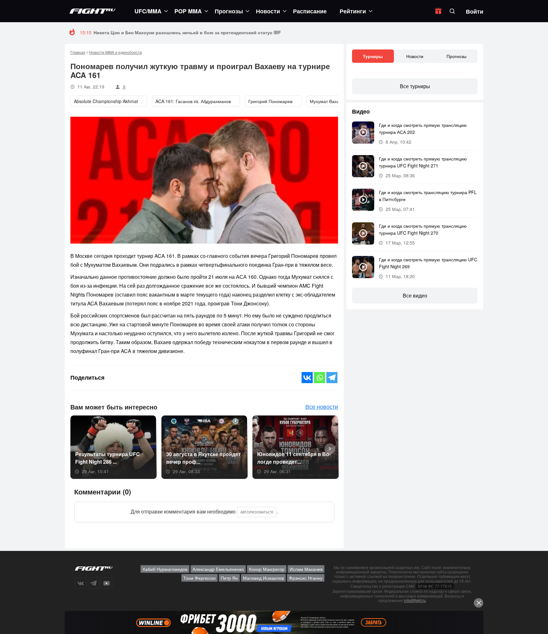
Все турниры (415, 86)
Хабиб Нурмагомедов (164, 569)
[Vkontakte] (307, 377)
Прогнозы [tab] (456, 56)
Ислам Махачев (306, 569)
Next (327, 448)
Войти (474, 11)
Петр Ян (229, 578)
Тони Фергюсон (199, 578)
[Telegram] (331, 377)
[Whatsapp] (319, 377)
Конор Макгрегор (266, 569)
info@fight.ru (415, 600)
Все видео (415, 295)
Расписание (310, 11)
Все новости (321, 406)
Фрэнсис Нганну (306, 578)
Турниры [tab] (373, 56)
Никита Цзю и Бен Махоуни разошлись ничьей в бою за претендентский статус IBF (187, 32)
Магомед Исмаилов (263, 578)
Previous (77, 448)
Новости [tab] (414, 56)
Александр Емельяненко (218, 569)
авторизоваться (256, 511)
